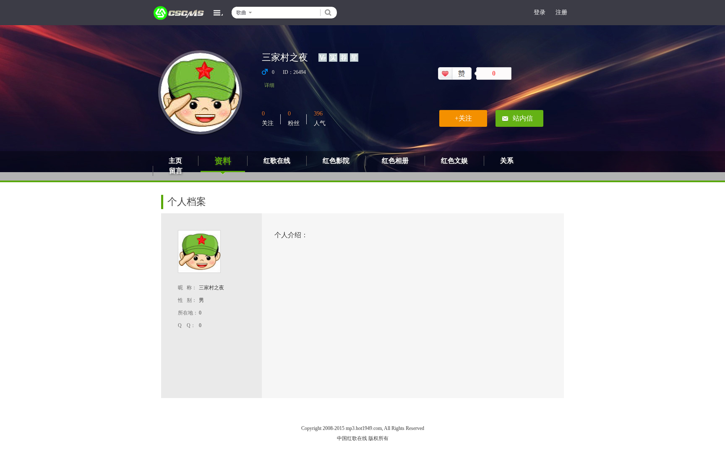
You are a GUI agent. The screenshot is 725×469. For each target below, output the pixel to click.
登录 (539, 12)
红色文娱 (454, 160)
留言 (176, 170)
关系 (507, 160)
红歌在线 (276, 160)
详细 (269, 85)
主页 (175, 160)
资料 (222, 160)
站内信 (523, 118)
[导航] (218, 12)
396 (318, 113)
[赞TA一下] (455, 73)
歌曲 (241, 13)
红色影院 (336, 160)
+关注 (463, 118)
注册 (561, 12)
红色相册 (395, 160)
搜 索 (328, 12)
